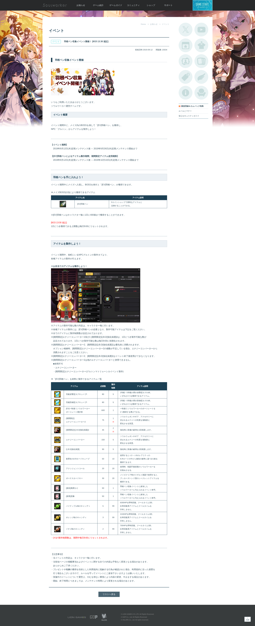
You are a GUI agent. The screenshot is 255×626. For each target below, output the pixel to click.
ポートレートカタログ (185, 61)
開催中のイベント (185, 45)
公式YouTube (201, 29)
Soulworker (54, 5)
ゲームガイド (115, 5)
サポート (168, 5)
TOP (247, 619)
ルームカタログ (201, 93)
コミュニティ (133, 5)
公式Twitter (185, 29)
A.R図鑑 (201, 61)
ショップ (151, 5)
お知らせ (80, 5)
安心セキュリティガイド (189, 116)
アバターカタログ (201, 45)
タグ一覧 (185, 77)
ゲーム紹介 (98, 5)
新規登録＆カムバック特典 (192, 106)
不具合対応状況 (185, 93)
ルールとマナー (185, 111)
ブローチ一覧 (201, 77)
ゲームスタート (202, 5)
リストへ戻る (109, 594)
